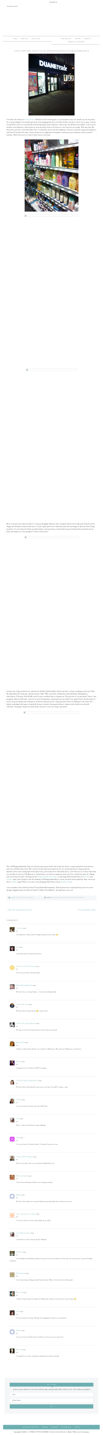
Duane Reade (29, 119)
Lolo (17, 947)
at (17, 931)
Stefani (18, 1061)
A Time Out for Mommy (51, 25)
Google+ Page (66, 882)
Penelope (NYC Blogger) (24, 1157)
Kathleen (19, 1252)
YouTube (14, 882)
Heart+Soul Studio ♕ (59, 1432)
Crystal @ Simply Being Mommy (27, 1080)
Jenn (18, 1118)
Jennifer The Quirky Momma (26, 1023)
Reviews (30, 897)
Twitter (9, 879)
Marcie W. (19, 1292)
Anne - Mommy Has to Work (26, 1214)
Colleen (18, 1099)
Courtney (19, 928)
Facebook (86, 877)
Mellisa (18, 1195)
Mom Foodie (20, 1042)
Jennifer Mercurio (22, 1004)
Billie (18, 1138)
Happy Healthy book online (47, 877)
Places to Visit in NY (18, 897)
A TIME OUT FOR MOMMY (38, 1432)
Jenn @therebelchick (23, 1233)
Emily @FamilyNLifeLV (24, 985)
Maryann (19, 1349)
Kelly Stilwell (20, 1273)
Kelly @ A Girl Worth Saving (26, 966)
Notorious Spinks (22, 1176)
